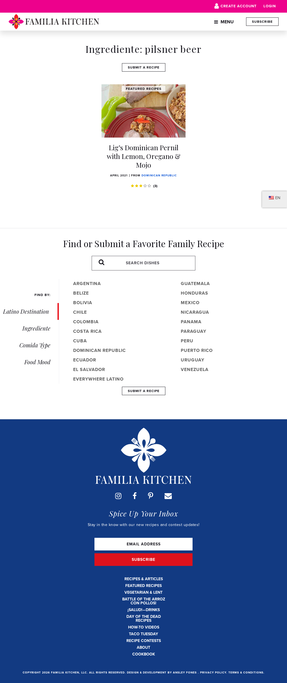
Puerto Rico (197, 350)
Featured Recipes (143, 586)
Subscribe (262, 21)
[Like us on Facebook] (135, 496)
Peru (187, 341)
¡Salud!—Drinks (144, 610)
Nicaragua (195, 312)
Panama (191, 321)
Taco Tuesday (143, 634)
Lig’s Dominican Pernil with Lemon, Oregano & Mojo (143, 156)
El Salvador (89, 369)
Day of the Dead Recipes (143, 618)
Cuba (80, 341)
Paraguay (193, 331)
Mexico (190, 302)
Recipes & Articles (143, 579)
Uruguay (192, 360)
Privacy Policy (213, 672)
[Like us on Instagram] (118, 496)
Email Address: (143, 544)
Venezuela (195, 369)
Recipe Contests (143, 641)
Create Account (239, 6)
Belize (81, 293)
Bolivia (82, 302)
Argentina (87, 283)
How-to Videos (143, 627)
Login (269, 6)
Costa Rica (87, 331)
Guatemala (195, 283)
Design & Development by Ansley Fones (162, 672)
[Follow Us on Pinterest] (150, 496)
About (143, 647)
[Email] (168, 496)
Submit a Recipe (143, 67)
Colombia (86, 321)
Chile (80, 312)
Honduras (194, 293)
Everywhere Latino (98, 379)
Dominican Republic (159, 175)
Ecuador (84, 360)
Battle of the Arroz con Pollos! (143, 601)
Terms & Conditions (245, 672)
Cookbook (143, 654)
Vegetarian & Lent (143, 592)
